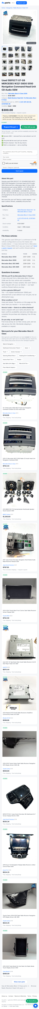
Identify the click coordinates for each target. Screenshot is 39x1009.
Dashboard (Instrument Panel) (12, 348)
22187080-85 (6, 104)
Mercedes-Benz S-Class (9, 413)
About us (4, 996)
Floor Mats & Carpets (9, 367)
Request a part (21, 3)
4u (6, 2)
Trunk (5, 352)
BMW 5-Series (6, 514)
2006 (25, 93)
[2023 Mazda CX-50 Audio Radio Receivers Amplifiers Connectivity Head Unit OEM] (19, 700)
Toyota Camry (6, 768)
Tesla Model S (6, 971)
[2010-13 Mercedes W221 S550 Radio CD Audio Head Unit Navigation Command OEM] (19, 445)
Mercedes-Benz (13, 93)
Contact (10, 996)
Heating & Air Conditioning (27, 355)
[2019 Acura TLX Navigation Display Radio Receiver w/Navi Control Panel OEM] (19, 852)
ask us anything (22, 145)
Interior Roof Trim (8, 359)
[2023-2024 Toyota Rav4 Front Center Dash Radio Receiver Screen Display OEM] (19, 597)
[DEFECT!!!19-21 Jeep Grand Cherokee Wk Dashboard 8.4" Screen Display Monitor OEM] (19, 801)
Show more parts (19, 982)
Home (3, 8)
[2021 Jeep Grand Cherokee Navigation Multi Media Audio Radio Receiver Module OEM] (19, 547)
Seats (27, 348)
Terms (29, 996)
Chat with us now (29, 127)
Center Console (16, 352)
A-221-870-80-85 (25, 102)
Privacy (34, 996)
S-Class (21, 93)
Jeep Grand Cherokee (8, 565)
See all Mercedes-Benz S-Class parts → (15, 986)
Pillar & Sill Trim (24, 363)
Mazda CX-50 (6, 718)
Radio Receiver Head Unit (21, 8)
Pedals (19, 359)
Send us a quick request (24, 199)
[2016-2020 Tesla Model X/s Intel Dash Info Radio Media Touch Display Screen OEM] (19, 953)
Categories (9, 8)
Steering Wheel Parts (9, 355)
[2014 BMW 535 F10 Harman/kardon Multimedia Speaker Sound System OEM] (19, 496)
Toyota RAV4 (6, 615)
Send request (19, 171)
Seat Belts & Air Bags (9, 363)
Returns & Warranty (20, 996)
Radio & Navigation (9, 344)
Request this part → (11, 127)
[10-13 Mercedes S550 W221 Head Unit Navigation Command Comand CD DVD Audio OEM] (19, 395)
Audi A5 (5, 667)
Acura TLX (5, 870)
